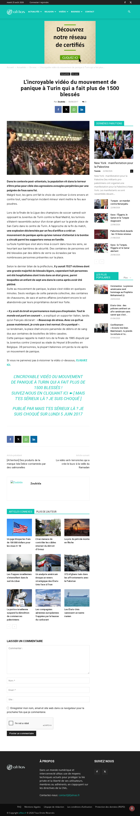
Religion (49, 11)
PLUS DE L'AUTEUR (46, 511)
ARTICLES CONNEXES (20, 511)
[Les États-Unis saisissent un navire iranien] (76, 598)
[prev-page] (9, 626)
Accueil (10, 67)
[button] (129, 11)
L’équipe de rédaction (54, 806)
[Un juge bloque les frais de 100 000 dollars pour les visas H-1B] (19, 527)
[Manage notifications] (132, 808)
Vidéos (62, 11)
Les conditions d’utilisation (79, 806)
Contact (89, 11)
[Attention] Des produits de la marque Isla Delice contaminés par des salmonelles (26, 464)
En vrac (33, 67)
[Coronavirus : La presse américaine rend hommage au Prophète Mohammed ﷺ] (101, 289)
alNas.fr (22, 812)
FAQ (19, 806)
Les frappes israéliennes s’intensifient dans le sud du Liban (19, 577)
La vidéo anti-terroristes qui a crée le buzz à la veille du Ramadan (72, 464)
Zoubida (61, 101)
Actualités (33, 11)
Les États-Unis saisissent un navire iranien (74, 613)
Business (75, 11)
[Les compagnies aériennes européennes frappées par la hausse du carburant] (48, 598)
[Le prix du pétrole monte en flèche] (76, 527)
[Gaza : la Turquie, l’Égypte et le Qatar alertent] (101, 248)
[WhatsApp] (74, 109)
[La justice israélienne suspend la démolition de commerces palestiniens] (19, 598)
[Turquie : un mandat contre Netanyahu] (101, 204)
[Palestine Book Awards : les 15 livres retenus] (101, 234)
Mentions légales (32, 806)
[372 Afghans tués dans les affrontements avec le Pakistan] (76, 562)
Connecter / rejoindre (39, 2)
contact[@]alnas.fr (69, 795)
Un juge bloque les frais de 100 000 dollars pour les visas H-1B (19, 542)
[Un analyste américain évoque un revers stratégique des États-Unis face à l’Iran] (48, 562)
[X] (130, 2)
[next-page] (14, 626)
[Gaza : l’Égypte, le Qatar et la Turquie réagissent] (101, 218)
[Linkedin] (81, 109)
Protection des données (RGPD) (110, 806)
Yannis (97, 171)
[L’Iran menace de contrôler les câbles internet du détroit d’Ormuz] (48, 527)
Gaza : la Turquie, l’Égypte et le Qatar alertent (119, 248)
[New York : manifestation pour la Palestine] (113, 145)
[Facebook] (125, 2)
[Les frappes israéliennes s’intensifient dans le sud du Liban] (19, 562)
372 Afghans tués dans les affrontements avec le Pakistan (76, 577)
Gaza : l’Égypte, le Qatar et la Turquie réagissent (119, 218)
